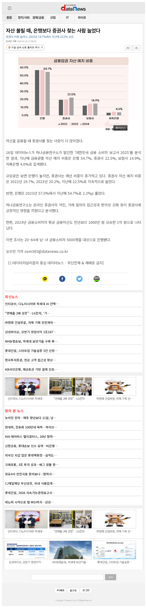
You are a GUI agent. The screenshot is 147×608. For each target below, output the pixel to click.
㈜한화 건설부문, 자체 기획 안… (114, 398)
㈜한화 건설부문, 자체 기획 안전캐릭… (30, 322)
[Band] (97, 279)
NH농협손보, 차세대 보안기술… (70, 562)
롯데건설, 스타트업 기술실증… (114, 562)
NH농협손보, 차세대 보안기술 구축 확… (31, 341)
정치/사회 (23, 17)
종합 (9, 17)
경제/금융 (38, 17)
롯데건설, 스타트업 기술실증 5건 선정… (31, 350)
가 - (136, 48)
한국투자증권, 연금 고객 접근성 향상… (30, 360)
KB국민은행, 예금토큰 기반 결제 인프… (31, 369)
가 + (128, 48)
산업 (53, 17)
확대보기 (120, 127)
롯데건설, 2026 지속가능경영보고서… (30, 492)
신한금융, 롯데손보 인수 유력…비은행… (31, 446)
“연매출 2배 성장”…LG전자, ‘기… (27, 313)
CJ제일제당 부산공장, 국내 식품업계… (30, 483)
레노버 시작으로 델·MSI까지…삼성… (29, 502)
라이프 (82, 17)
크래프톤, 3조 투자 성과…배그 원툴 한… (31, 464)
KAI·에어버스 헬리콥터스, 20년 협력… (30, 436)
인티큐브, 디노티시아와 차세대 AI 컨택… (32, 303)
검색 (111, 577)
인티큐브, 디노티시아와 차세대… (26, 398)
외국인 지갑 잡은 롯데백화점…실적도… (31, 455)
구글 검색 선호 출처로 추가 (25, 47)
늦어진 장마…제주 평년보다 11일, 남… (30, 417)
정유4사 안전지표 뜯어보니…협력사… (30, 474)
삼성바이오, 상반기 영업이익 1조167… (30, 332)
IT (67, 17)
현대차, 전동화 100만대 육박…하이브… (31, 427)
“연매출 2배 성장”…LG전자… (70, 398)
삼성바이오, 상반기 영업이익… (26, 562)
